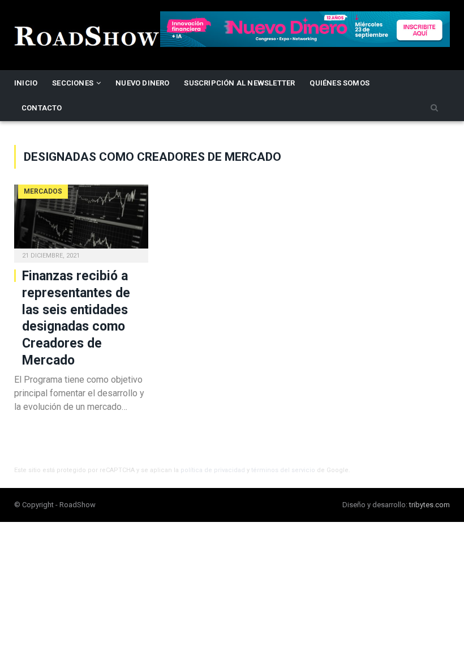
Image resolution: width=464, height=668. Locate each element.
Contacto (42, 108)
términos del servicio (283, 470)
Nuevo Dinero (142, 83)
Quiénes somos (340, 83)
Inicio (25, 83)
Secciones (72, 83)
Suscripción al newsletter (239, 83)
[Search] (434, 108)
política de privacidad (213, 470)
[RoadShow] (87, 35)
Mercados (43, 191)
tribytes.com (429, 504)
